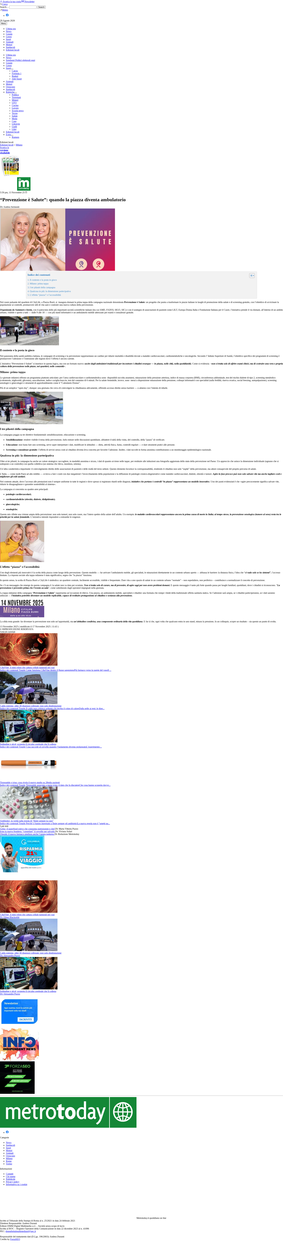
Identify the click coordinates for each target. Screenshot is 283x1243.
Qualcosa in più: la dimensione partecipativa (50, 291)
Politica (15, 94)
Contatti (9, 1174)
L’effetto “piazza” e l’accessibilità (45, 295)
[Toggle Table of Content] (250, 275)
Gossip (9, 34)
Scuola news (18, 110)
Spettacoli (10, 47)
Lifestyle (16, 124)
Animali (9, 42)
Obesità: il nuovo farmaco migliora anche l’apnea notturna (27, 834)
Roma (8, 1161)
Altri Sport (17, 79)
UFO (14, 102)
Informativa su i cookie (16, 1184)
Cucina (15, 105)
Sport (8, 39)
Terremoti (16, 97)
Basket (15, 76)
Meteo (5, 10)
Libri (14, 129)
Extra (8, 134)
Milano (19, 145)
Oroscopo (10, 87)
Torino (9, 1164)
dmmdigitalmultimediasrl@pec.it (21, 1231)
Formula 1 (16, 73)
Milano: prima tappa (39, 283)
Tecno (15, 113)
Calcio (15, 71)
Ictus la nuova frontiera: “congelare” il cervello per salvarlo (27, 831)
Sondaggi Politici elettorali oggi (20, 60)
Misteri (15, 100)
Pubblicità (10, 1179)
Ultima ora (11, 28)
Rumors (15, 137)
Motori (9, 44)
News (8, 31)
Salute (15, 116)
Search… (4, 7)
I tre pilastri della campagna (42, 287)
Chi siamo (10, 1176)
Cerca (5, 4)
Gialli (14, 126)
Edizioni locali (12, 50)
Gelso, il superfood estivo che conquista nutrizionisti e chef (27, 829)
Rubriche (10, 92)
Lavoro (15, 108)
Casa (14, 121)
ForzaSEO (15, 1239)
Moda (14, 118)
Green (9, 36)
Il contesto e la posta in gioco (43, 280)
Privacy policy (12, 1181)
